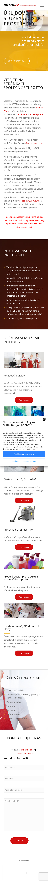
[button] (44, 419)
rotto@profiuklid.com (24, 753)
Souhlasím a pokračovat (24, 454)
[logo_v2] (20, 5)
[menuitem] (40, 5)
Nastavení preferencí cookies (24, 461)
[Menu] (40, 5)
